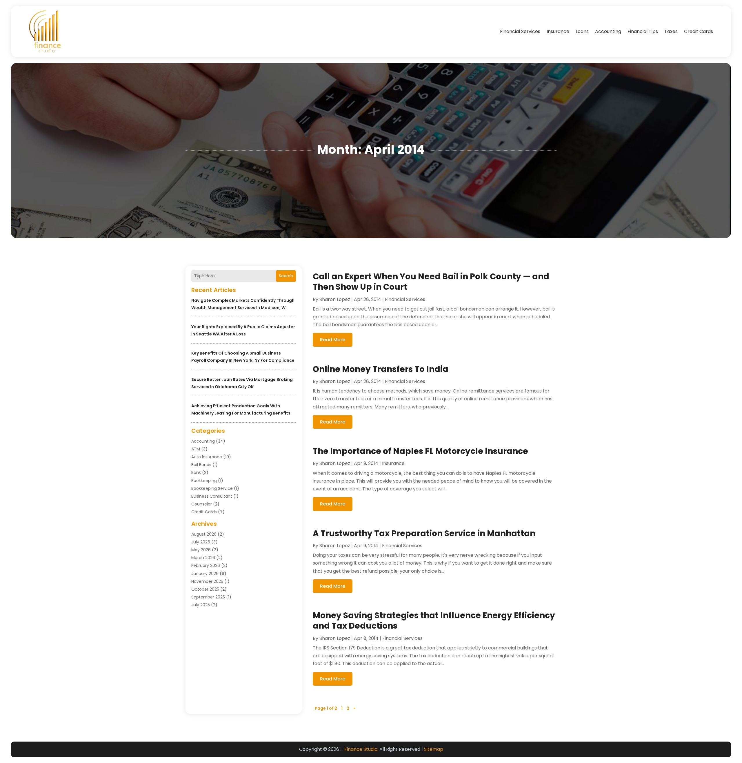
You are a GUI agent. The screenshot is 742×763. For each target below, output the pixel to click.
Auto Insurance (206, 457)
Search (286, 276)
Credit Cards (698, 31)
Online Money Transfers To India (380, 369)
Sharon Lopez (334, 299)
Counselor (201, 504)
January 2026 (205, 573)
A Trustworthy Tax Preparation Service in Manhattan (424, 533)
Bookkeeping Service (212, 488)
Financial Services (520, 31)
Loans (582, 31)
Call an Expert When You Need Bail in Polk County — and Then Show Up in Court (431, 282)
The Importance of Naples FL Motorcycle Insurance (420, 451)
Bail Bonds (201, 465)
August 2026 (204, 534)
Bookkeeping (204, 480)
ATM (195, 449)
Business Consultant (211, 496)
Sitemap (433, 749)
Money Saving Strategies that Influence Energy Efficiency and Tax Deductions (434, 620)
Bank (196, 472)
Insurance (558, 31)
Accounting (608, 31)
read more (332, 339)
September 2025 (208, 597)
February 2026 (205, 565)
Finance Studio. (361, 749)
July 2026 (200, 542)
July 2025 (200, 605)
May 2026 (201, 550)
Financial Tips (643, 31)
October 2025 (205, 589)
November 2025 (207, 581)
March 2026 (203, 558)
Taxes (671, 31)
